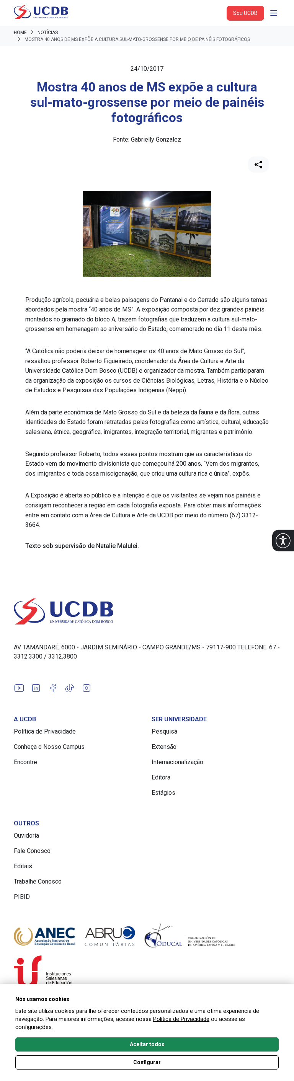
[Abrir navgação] (273, 13)
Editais (23, 866)
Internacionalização (177, 762)
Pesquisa (164, 731)
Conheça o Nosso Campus (49, 746)
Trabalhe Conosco (38, 881)
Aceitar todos (147, 1044)
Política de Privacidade (45, 731)
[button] (283, 540)
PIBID (22, 896)
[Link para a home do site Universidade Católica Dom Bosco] (147, 611)
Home (20, 32)
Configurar (147, 1062)
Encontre (25, 762)
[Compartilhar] (258, 165)
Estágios (163, 792)
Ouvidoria (26, 835)
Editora (161, 777)
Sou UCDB (245, 13)
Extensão (164, 746)
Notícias (48, 32)
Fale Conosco (32, 850)
